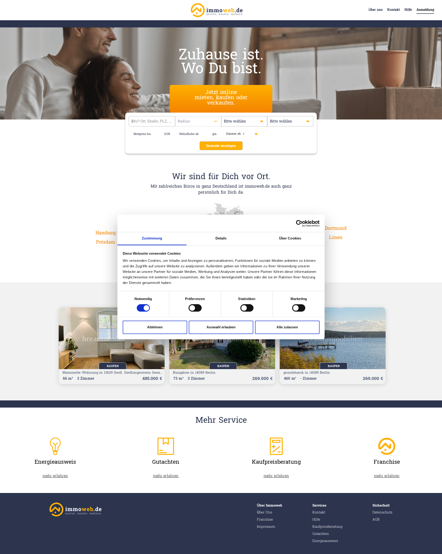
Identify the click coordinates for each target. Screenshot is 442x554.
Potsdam (105, 242)
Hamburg (106, 233)
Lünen (336, 237)
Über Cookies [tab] (290, 238)
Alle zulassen (287, 327)
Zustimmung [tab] (152, 238)
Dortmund (336, 228)
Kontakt (393, 10)
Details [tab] (221, 238)
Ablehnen (155, 327)
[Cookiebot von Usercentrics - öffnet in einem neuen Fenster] (299, 223)
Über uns (376, 10)
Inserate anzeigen (221, 146)
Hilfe (408, 10)
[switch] (195, 308)
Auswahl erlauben (221, 327)
